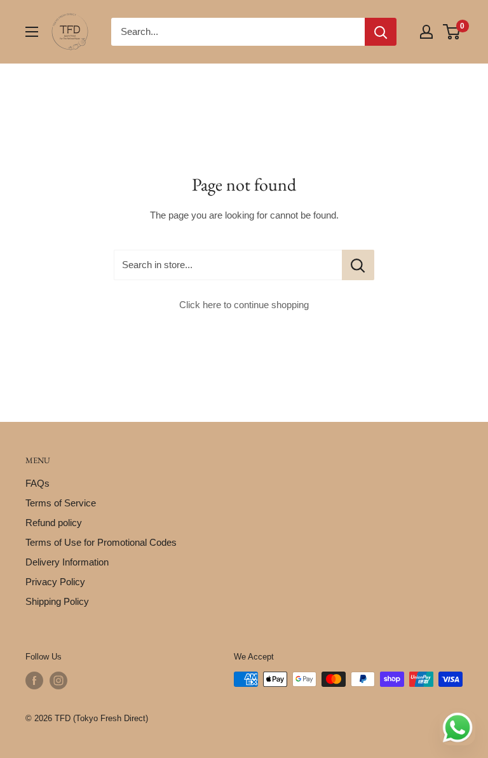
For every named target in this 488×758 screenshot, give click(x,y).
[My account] (426, 32)
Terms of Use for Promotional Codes (101, 542)
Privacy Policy (55, 581)
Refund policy (53, 522)
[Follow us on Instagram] (58, 680)
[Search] (380, 32)
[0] (452, 31)
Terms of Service (60, 502)
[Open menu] (31, 32)
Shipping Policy (57, 601)
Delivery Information (67, 562)
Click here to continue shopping (244, 304)
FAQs (37, 483)
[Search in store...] (358, 265)
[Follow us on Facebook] (34, 680)
